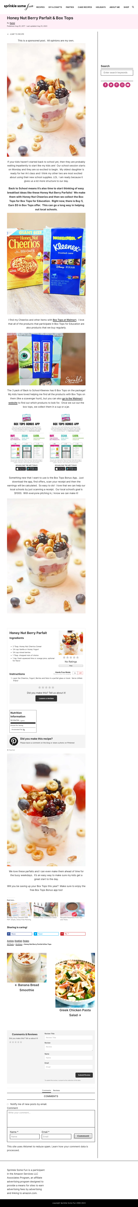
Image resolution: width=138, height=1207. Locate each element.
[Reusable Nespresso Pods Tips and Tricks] (72, 909)
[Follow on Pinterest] (116, 84)
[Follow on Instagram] (122, 84)
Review (47, 1043)
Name (47, 1054)
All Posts (10, 944)
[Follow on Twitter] (111, 84)
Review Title (49, 1034)
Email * (45, 1132)
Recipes (26, 941)
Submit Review (84, 1075)
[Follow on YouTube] (127, 84)
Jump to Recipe (16, 34)
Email (47, 1063)
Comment (12, 1108)
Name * (14, 1132)
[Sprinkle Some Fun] (19, 7)
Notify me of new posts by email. (28, 1104)
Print (70, 666)
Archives (10, 941)
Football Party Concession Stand (45, 917)
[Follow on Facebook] (105, 84)
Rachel (12, 23)
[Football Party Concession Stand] (46, 909)
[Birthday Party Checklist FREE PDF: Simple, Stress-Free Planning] (19, 909)
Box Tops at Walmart (64, 319)
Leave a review (46, 698)
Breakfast (18, 941)
